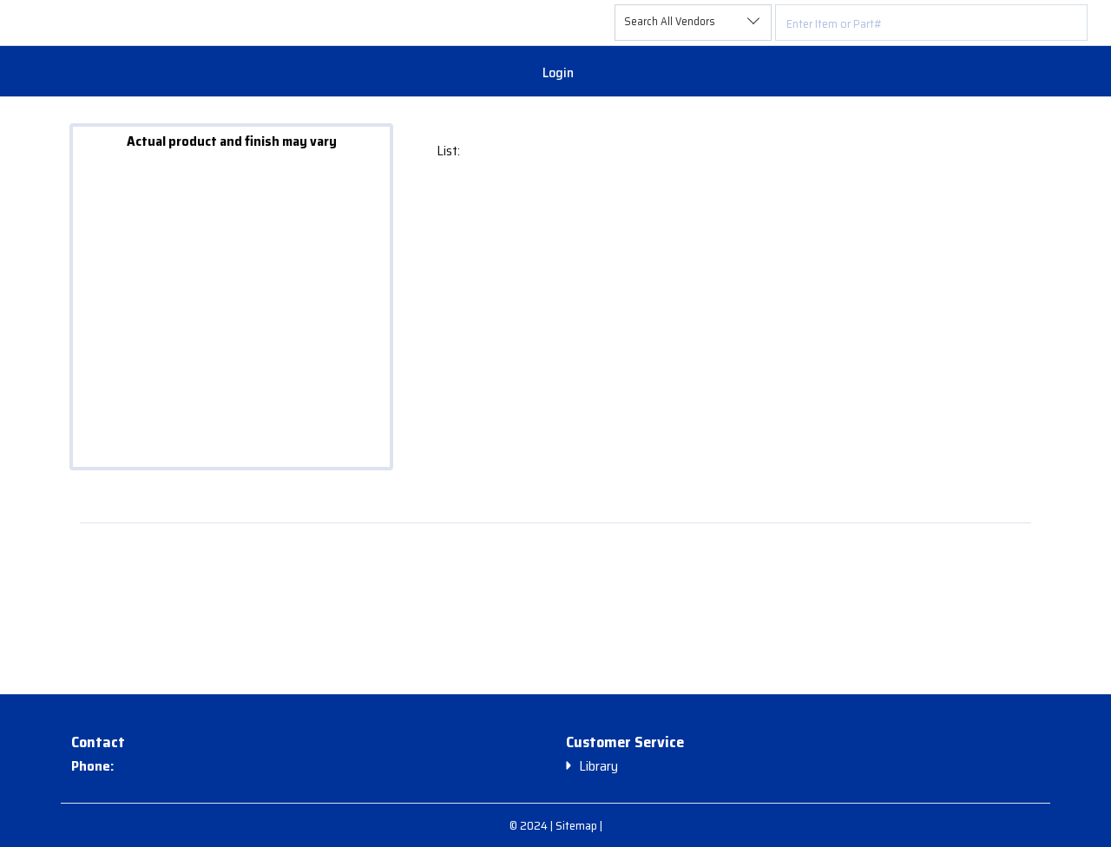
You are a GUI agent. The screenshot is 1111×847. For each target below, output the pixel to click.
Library (598, 766)
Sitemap (578, 825)
